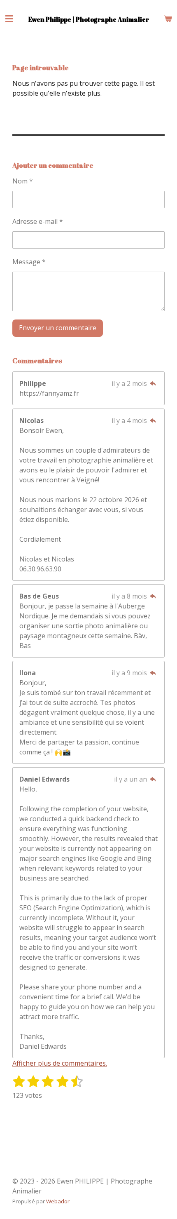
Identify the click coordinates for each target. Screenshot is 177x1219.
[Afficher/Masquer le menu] (9, 18)
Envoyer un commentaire (57, 327)
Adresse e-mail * (37, 221)
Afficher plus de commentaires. (59, 1063)
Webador (58, 1201)
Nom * (22, 181)
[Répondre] (153, 383)
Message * (29, 261)
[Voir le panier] (168, 18)
